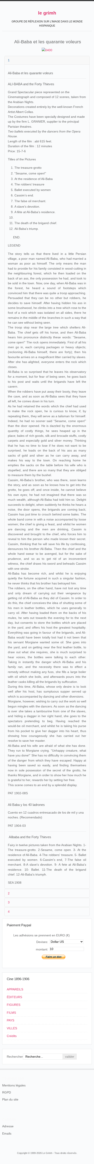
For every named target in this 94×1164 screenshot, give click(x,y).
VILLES (12, 1028)
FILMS (11, 1012)
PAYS (10, 1020)
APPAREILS (15, 989)
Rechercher (15, 1056)
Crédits (12, 1036)
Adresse (8, 1126)
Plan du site (10, 1099)
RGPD (6, 1092)
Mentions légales (14, 1085)
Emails (6, 1133)
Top (89, 1068)
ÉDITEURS (14, 997)
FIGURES (13, 1004)
